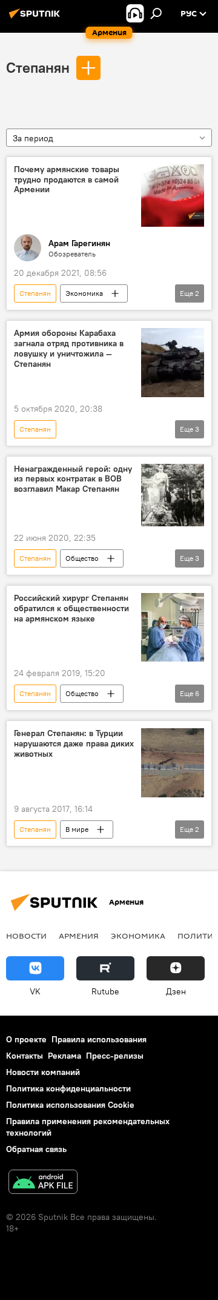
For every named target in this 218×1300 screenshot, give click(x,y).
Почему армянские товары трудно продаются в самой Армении (66, 179)
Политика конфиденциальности (68, 1088)
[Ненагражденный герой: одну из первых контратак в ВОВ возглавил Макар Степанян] (172, 495)
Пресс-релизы (115, 1055)
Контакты (24, 1055)
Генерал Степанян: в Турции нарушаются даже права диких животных (74, 743)
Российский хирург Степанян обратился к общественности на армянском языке (71, 608)
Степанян (38, 67)
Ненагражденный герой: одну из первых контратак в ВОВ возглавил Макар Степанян (73, 479)
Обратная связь (36, 1149)
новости (26, 935)
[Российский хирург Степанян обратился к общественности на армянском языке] (172, 627)
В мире (76, 829)
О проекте (26, 1039)
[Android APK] (43, 1183)
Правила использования (99, 1039)
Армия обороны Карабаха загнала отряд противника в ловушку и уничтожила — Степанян (69, 348)
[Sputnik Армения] (36, 18)
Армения (79, 935)
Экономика (84, 293)
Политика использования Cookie (70, 1104)
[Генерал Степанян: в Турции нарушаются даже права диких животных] (172, 762)
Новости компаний (43, 1072)
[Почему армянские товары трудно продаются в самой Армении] (172, 195)
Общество (82, 558)
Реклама (64, 1055)
